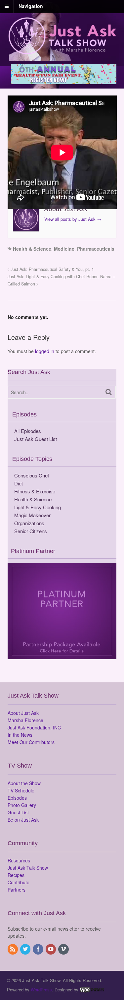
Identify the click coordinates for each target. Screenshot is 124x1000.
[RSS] (13, 949)
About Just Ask (23, 713)
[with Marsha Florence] (62, 50)
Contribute (18, 882)
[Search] (108, 392)
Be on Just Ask (23, 819)
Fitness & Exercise (34, 491)
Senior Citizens (30, 531)
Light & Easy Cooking (37, 507)
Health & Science (32, 248)
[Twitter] (25, 949)
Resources (19, 860)
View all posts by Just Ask (72, 219)
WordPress (41, 989)
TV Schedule (21, 790)
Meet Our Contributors (31, 742)
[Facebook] (38, 949)
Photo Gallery (22, 805)
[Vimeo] (63, 949)
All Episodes (27, 430)
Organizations (29, 523)
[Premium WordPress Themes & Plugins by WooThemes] (92, 989)
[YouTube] (51, 949)
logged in (44, 351)
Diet (18, 483)
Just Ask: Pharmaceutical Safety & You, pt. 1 (51, 269)
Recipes (16, 875)
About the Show (24, 783)
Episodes (17, 797)
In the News (20, 734)
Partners (16, 889)
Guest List (18, 812)
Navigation (31, 6)
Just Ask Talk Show (28, 867)
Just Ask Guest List (35, 438)
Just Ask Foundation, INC (34, 727)
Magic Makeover (32, 515)
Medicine (64, 248)
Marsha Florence (25, 720)
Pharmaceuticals (95, 248)
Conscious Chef (31, 475)
